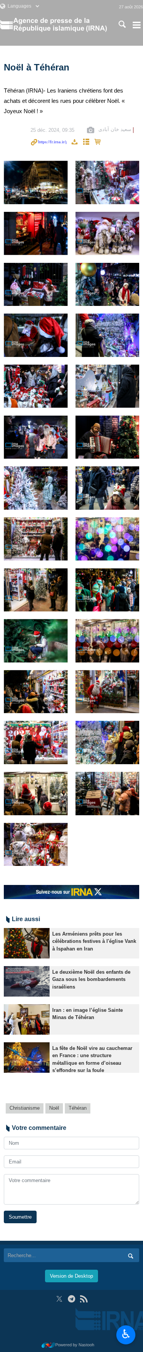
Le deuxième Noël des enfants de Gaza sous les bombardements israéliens (91, 979)
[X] (59, 1299)
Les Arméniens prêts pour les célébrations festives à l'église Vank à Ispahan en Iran (94, 941)
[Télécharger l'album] (74, 142)
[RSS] (84, 1299)
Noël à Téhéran (36, 67)
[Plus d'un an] (27, 943)
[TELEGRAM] (71, 1299)
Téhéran (78, 1108)
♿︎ (126, 1334)
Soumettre (20, 1217)
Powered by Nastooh (74, 1344)
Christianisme (25, 1108)
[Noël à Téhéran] (36, 182)
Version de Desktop (71, 1276)
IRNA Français (60, 24)
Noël (54, 1108)
